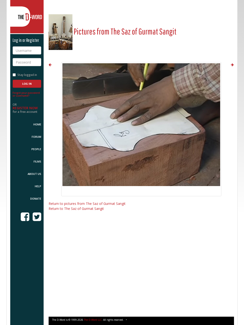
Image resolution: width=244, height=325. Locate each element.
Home (37, 124)
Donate (35, 198)
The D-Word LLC (93, 319)
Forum (36, 136)
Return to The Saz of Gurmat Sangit (76, 208)
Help (38, 186)
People (36, 149)
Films (37, 161)
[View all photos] (60, 31)
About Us (34, 174)
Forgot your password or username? (26, 94)
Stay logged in (27, 75)
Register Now (25, 108)
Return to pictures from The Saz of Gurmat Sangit (87, 203)
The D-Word (27, 16)
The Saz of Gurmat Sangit (143, 31)
